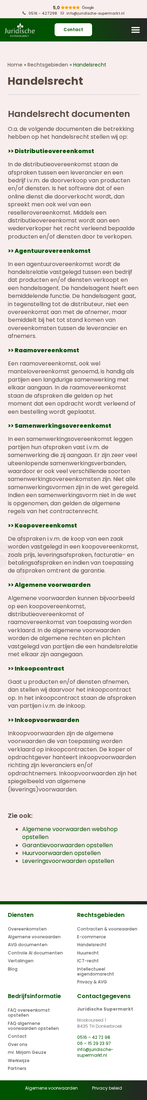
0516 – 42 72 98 (93, 1037)
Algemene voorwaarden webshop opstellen (70, 833)
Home (14, 64)
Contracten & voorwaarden (107, 929)
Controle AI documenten (35, 953)
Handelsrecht (92, 945)
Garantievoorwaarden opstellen (67, 845)
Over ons (17, 1044)
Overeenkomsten (27, 929)
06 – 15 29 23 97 (94, 1043)
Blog (12, 969)
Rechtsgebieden (47, 64)
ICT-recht (88, 961)
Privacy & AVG (92, 982)
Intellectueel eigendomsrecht (95, 971)
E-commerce (91, 937)
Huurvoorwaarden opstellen (61, 853)
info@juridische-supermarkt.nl (95, 1052)
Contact (17, 1036)
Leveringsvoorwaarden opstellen (68, 861)
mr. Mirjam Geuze (27, 1052)
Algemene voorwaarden (34, 937)
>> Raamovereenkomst (43, 350)
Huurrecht (88, 953)
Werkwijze (19, 1060)
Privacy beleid (107, 1088)
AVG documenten (27, 945)
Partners (17, 1068)
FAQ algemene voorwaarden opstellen (33, 1025)
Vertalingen (21, 961)
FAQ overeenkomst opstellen (29, 1012)
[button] (136, 30)
